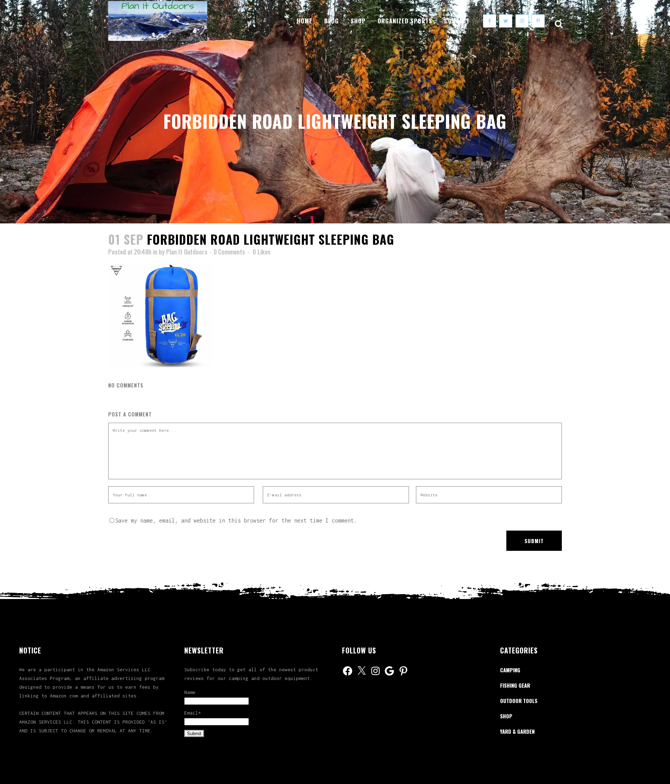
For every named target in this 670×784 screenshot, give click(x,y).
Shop (506, 716)
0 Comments (229, 251)
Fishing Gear (515, 685)
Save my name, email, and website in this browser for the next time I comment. (236, 520)
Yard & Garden (517, 731)
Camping (510, 670)
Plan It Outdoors (186, 251)
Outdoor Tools (518, 700)
